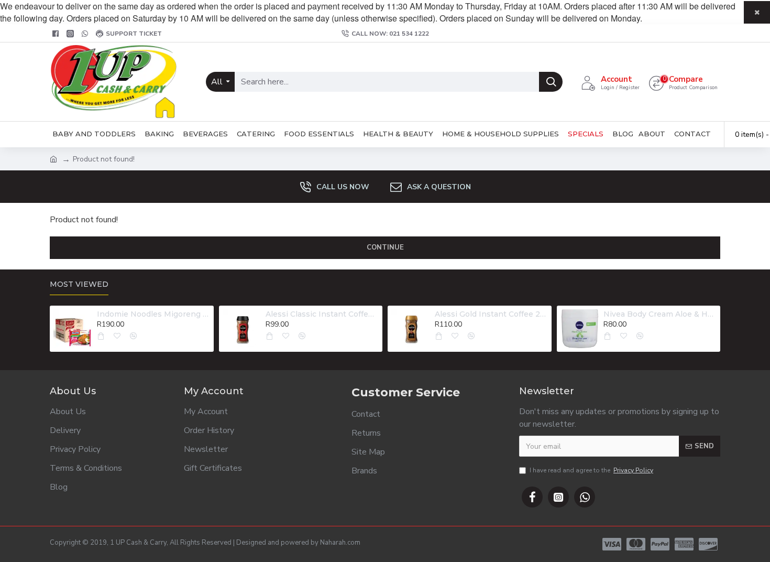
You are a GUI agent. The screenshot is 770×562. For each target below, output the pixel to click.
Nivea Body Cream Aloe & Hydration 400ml (660, 314)
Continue (385, 247)
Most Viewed (79, 284)
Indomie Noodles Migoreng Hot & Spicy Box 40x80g (153, 314)
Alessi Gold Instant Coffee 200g (491, 314)
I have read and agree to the (591, 470)
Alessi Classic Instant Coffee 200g (322, 314)
